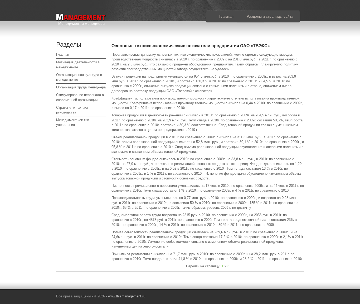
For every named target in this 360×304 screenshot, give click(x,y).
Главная (226, 16)
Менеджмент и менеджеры (81, 22)
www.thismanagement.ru (126, 296)
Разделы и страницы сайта (270, 16)
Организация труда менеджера (81, 87)
